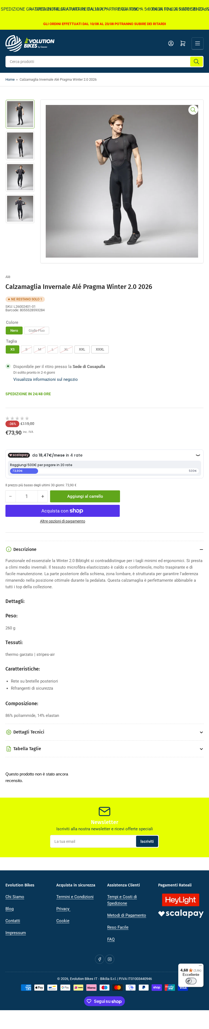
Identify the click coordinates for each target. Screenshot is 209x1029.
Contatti (12, 920)
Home (10, 79)
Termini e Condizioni (75, 896)
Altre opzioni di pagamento (62, 521)
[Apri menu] (198, 43)
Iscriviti (147, 841)
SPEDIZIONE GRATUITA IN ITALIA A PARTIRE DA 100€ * (79, 9)
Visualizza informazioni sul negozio (45, 379)
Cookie (62, 920)
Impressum (15, 932)
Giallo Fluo (37, 330)
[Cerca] (196, 61)
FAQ (111, 939)
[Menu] (200, 967)
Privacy (63, 908)
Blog (9, 908)
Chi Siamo (14, 896)
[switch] (191, 981)
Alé (7, 277)
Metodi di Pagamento (126, 915)
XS (12, 349)
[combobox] (104, 61)
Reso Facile (117, 927)
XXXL (100, 349)
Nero (14, 330)
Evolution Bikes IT (83, 979)
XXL (82, 349)
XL (66, 349)
